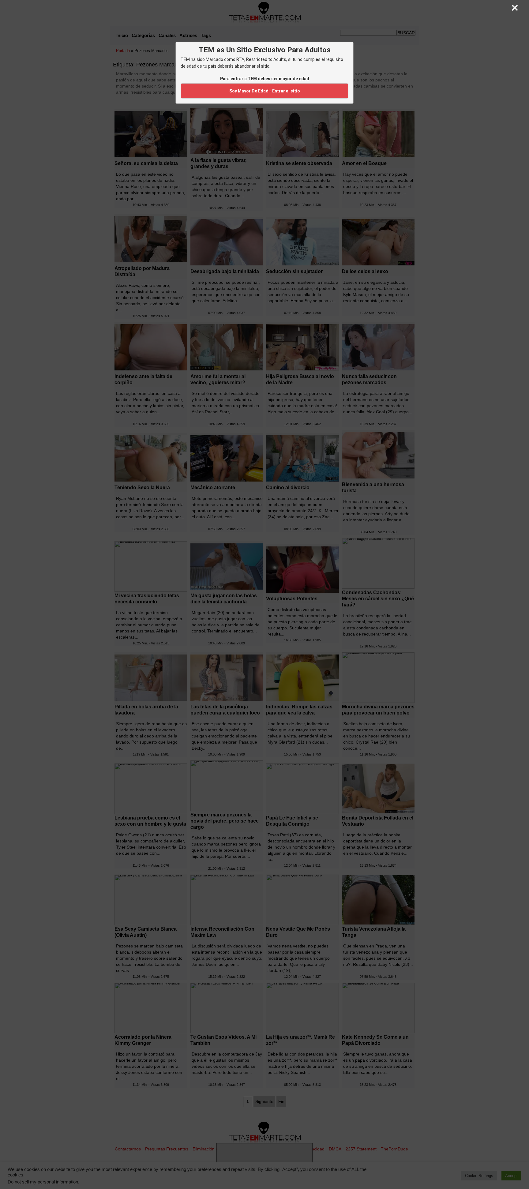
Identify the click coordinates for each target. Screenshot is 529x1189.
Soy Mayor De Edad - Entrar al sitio (264, 90)
